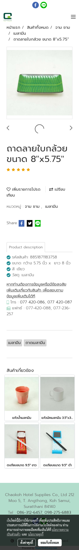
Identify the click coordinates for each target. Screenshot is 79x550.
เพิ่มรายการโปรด (25, 189)
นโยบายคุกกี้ (35, 534)
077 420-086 (32, 302)
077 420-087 (59, 302)
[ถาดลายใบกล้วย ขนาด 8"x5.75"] (39, 83)
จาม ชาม (33, 206)
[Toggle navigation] (73, 17)
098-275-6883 (58, 512)
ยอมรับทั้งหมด (50, 543)
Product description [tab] (26, 247)
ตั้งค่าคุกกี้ (26, 543)
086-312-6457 (29, 512)
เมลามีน (51, 206)
